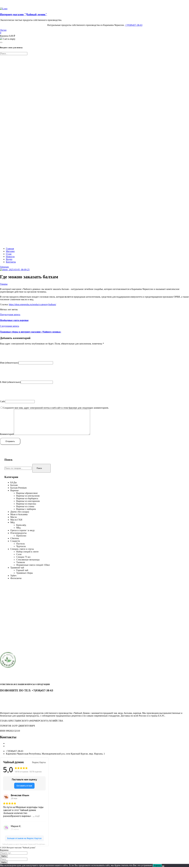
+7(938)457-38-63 (133, 25)
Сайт (2, 401)
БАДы (13, 482)
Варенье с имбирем (26, 509)
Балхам (14, 485)
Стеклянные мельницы (28, 559)
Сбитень (14, 538)
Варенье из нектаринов (28, 501)
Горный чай (22, 570)
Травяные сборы (24, 573)
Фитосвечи (16, 578)
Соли (19, 554)
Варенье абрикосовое (27, 493)
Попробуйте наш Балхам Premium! (17, 3)
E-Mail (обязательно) (10, 382)
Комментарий (7, 434)
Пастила (20, 543)
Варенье (14, 490)
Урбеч (13, 575)
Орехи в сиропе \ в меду (22, 530)
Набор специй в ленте (27, 551)
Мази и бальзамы (19, 514)
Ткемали (20, 562)
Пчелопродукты (18, 533)
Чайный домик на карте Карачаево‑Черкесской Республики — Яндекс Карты (25, 844)
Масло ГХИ (16, 519)
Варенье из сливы (25, 506)
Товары (4, 284)
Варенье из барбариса (27, 498)
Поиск (39, 468)
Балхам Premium (18, 487)
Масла (13, 517)
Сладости (15, 541)
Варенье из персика (26, 503)
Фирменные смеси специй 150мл (33, 565)
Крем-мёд (21, 525)
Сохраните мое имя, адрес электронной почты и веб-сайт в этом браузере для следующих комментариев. (56, 408)
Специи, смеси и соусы (22, 549)
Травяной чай (17, 567)
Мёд (12, 522)
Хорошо (157, 865)
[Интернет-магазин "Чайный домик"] (3, 8)
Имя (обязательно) (9, 362)
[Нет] (163, 866)
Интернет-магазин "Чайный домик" (23, 14)
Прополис (21, 535)
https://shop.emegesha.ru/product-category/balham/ (32, 304)
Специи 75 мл (23, 557)
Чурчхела (21, 546)
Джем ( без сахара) (19, 511)
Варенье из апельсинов (28, 495)
